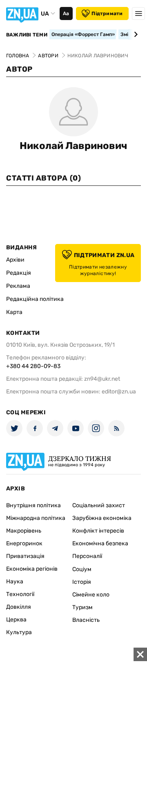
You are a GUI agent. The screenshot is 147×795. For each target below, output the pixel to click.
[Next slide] (134, 34)
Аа (66, 13)
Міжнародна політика (35, 518)
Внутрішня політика (33, 505)
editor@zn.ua (119, 391)
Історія (81, 581)
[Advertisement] (73, 721)
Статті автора (43, 178)
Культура (19, 632)
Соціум (81, 569)
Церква (16, 619)
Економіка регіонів (32, 568)
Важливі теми (26, 35)
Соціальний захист (98, 505)
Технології (20, 594)
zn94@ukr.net (102, 378)
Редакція (18, 272)
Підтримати (106, 13)
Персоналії (87, 556)
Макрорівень (23, 530)
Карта (14, 312)
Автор (19, 69)
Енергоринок (24, 543)
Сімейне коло (90, 594)
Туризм (82, 607)
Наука (14, 581)
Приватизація (25, 556)
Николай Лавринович (73, 145)
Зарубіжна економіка (101, 518)
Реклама (18, 285)
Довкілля (18, 606)
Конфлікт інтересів (98, 530)
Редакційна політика (35, 299)
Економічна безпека (100, 543)
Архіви (15, 259)
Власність (86, 620)
